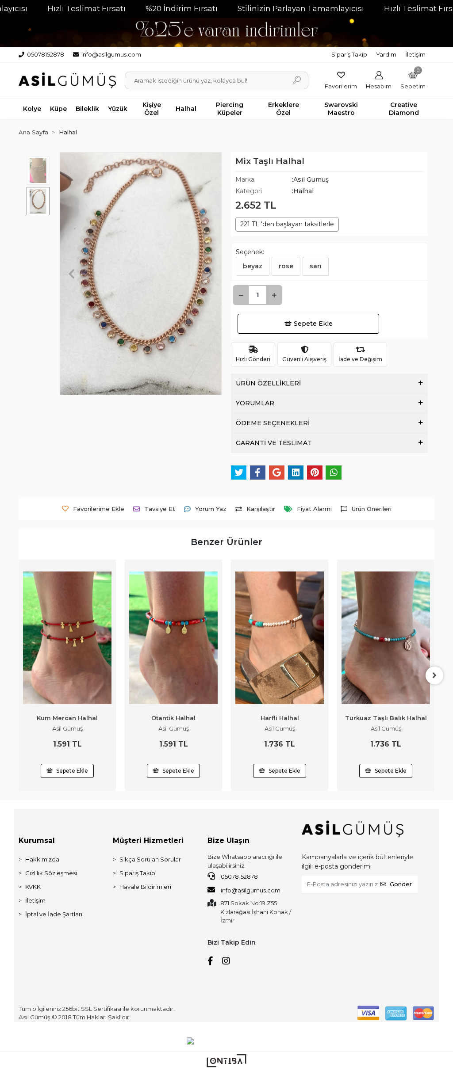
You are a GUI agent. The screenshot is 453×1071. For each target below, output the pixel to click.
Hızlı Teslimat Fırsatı (86, 8)
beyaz (252, 266)
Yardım (386, 54)
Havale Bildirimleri (145, 886)
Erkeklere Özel (283, 109)
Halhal (186, 109)
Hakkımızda (42, 859)
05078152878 (238, 876)
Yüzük (117, 109)
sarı (316, 266)
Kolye (32, 109)
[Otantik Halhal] (173, 637)
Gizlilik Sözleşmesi (51, 873)
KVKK (33, 886)
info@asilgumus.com (250, 890)
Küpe (58, 109)
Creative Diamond (404, 109)
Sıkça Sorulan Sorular (150, 859)
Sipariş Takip (349, 54)
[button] (413, 80)
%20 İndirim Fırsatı (182, 8)
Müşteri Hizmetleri (148, 840)
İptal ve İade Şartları (53, 914)
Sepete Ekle (313, 324)
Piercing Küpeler (229, 109)
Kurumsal (37, 840)
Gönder (401, 884)
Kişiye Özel (151, 109)
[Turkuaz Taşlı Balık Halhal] (386, 637)
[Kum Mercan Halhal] (67, 637)
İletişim (415, 54)
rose (286, 266)
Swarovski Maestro (341, 109)
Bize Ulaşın (228, 840)
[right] (434, 675)
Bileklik (87, 109)
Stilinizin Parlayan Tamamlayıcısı (301, 8)
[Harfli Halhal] (279, 637)
